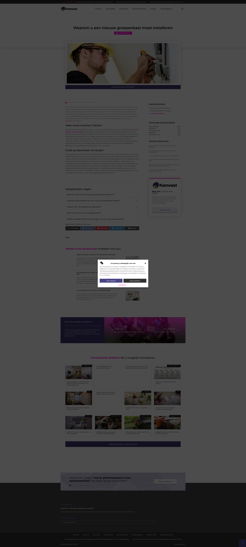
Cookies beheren (135, 280)
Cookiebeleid (122, 284)
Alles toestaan (111, 280)
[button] (145, 263)
